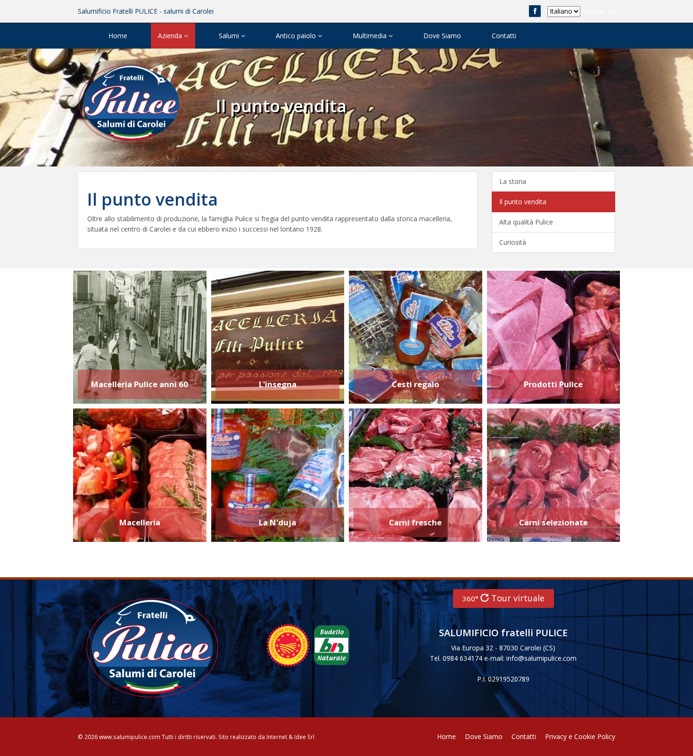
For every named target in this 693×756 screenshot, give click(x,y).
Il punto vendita (522, 201)
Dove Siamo (442, 35)
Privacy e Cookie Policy (580, 736)
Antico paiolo (297, 35)
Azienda (171, 35)
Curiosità (512, 242)
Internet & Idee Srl (290, 736)
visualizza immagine (122, 322)
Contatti (504, 35)
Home (117, 35)
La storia (512, 181)
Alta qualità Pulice (526, 221)
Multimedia (370, 35)
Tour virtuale (503, 598)
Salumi (230, 35)
